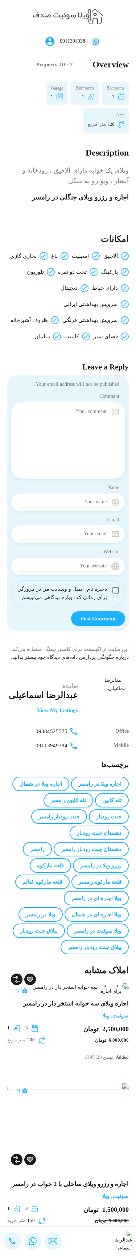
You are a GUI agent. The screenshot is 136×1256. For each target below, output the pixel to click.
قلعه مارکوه (50, 865)
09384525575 (51, 731)
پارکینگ (109, 272)
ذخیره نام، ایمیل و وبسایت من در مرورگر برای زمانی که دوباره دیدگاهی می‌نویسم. (62, 593)
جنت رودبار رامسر (59, 816)
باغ (54, 256)
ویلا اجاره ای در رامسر (96, 898)
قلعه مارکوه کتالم (42, 882)
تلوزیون (35, 272)
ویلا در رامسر (40, 914)
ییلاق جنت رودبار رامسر (94, 947)
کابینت (71, 336)
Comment (109, 396)
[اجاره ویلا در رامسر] (68, 16)
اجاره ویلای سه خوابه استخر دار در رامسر (76, 1003)
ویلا (106, 1016)
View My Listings (57, 710)
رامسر (37, 849)
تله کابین (111, 800)
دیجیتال (69, 288)
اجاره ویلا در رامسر (99, 784)
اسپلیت (80, 256)
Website (111, 551)
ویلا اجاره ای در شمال (96, 914)
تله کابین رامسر (68, 800)
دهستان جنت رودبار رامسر (91, 849)
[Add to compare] (16, 979)
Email (113, 519)
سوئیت (120, 1016)
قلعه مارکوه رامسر (100, 882)
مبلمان (42, 336)
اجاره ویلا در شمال (41, 784)
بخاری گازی (23, 256)
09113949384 (74, 41)
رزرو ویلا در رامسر (100, 865)
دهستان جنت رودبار (99, 833)
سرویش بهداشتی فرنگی (90, 320)
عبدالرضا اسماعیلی (43, 695)
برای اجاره (111, 991)
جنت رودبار (108, 816)
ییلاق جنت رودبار (39, 931)
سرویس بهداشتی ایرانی (90, 304)
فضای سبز (106, 336)
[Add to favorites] (30, 979)
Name (113, 487)
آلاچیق (110, 256)
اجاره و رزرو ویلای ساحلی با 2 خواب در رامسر (70, 1184)
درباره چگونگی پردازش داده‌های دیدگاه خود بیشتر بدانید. (70, 657)
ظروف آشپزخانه (29, 320)
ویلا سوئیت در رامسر (97, 931)
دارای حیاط (105, 288)
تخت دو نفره (72, 272)
